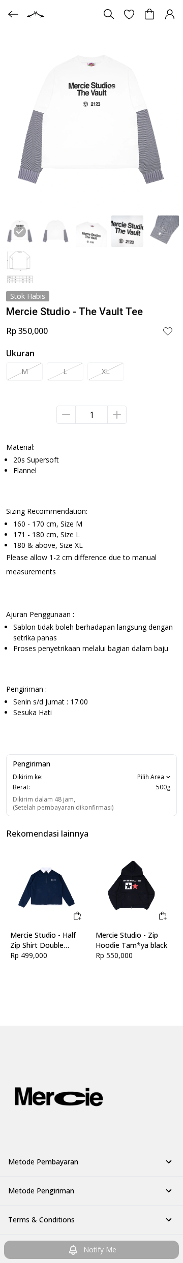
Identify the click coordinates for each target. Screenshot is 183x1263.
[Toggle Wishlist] (168, 331)
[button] (129, 14)
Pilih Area (150, 777)
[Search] (109, 14)
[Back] (13, 14)
